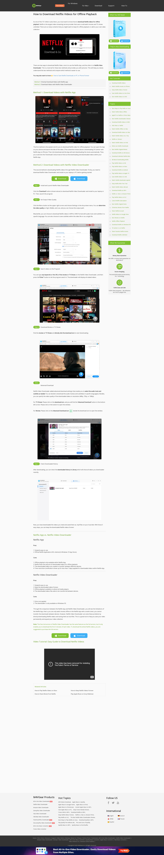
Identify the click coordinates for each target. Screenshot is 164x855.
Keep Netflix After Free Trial (119, 183)
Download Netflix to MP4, (78, 812)
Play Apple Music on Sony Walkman (82, 694)
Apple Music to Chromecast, (66, 807)
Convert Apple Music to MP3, (83, 807)
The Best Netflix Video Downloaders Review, (82, 817)
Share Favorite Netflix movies (120, 231)
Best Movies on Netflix (118, 218)
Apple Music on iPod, (82, 804)
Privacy (79, 838)
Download (98, 6)
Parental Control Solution (87, 841)
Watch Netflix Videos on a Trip (120, 136)
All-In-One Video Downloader (41, 801)
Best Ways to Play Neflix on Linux (121, 108)
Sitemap (67, 838)
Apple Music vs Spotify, (78, 802)
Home (34, 838)
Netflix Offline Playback (118, 221)
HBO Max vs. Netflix (117, 125)
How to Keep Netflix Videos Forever (82, 690)
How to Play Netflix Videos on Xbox (46, 690)
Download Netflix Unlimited (119, 235)
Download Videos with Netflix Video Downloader (56, 84)
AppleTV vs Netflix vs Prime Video (121, 115)
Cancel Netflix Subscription (119, 200)
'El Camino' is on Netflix (118, 228)
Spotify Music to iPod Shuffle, (80, 825)
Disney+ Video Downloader (61, 840)
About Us (73, 838)
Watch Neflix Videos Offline (119, 112)
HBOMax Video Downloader (41, 817)
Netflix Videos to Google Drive (120, 214)
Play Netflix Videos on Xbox (119, 166)
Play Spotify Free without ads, (66, 822)
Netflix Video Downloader (40, 804)
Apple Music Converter (106, 840)
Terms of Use (86, 838)
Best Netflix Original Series (119, 204)
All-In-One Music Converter (40, 826)
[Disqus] (69, 717)
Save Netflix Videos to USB (119, 177)
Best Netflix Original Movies (119, 149)
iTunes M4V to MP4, (64, 812)
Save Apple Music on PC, (65, 810)
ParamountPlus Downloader (41, 820)
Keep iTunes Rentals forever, (81, 810)
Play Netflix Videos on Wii (119, 163)
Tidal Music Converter (120, 840)
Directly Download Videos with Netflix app (54, 82)
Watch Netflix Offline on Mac (120, 129)
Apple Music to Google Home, (66, 804)
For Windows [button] (72, 3)
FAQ (38, 838)
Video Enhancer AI (74, 841)
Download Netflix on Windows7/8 (121, 224)
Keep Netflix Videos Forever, (66, 815)
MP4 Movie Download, (64, 802)
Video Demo (60, 838)
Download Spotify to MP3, (86, 820)
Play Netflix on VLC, (63, 817)
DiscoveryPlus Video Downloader (42, 823)
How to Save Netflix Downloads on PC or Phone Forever (71, 76)
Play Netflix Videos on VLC (119, 197)
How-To (124, 6)
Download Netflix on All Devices (121, 153)
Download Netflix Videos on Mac (121, 132)
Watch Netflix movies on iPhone (121, 86)
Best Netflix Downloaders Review (121, 118)
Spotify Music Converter (92, 840)
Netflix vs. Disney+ (117, 139)
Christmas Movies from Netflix (120, 207)
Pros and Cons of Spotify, (83, 822)
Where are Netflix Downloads (120, 146)
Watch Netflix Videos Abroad (120, 187)
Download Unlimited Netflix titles (121, 156)
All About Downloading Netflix (120, 159)
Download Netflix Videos (119, 83)
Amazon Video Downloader (41, 807)
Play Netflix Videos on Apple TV (120, 173)
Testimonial (94, 838)
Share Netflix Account (118, 211)
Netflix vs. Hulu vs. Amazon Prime (121, 194)
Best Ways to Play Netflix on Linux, (68, 820)
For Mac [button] (85, 6)
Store (42, 838)
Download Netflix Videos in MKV (121, 122)
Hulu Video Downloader (39, 813)
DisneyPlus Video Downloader (41, 810)
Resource (47, 838)
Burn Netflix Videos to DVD (119, 96)
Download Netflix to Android (120, 170)
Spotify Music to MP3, (64, 825)
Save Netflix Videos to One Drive (121, 93)
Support (111, 6)
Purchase (59, 6)
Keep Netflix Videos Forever (119, 90)
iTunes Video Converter (39, 829)
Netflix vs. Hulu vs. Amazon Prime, (84, 815)
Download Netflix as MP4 (119, 190)
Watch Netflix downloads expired (121, 180)
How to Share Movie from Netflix (45, 694)
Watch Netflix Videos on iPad (120, 142)
